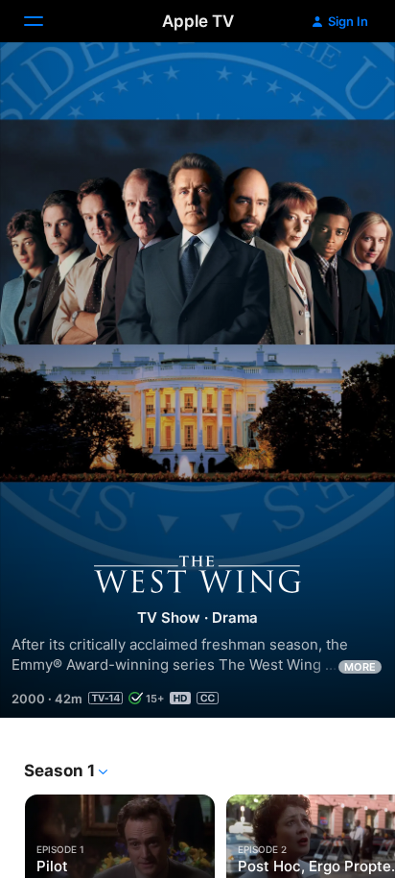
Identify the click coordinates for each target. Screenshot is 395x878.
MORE (360, 667)
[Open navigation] (45, 21)
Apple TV (198, 21)
